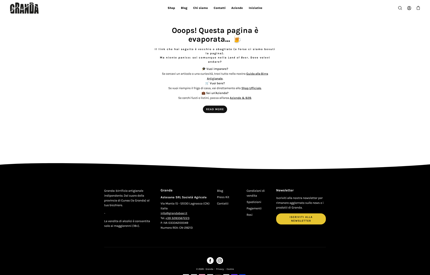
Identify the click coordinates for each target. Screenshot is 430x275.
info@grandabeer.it (174, 213)
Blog (220, 191)
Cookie (230, 269)
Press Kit (223, 197)
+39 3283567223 (177, 218)
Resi (249, 215)
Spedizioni (254, 202)
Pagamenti (254, 208)
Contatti (222, 203)
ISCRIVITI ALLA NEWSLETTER (301, 218)
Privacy (220, 269)
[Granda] (24, 8)
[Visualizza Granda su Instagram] (219, 260)
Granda (209, 269)
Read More (215, 109)
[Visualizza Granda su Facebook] (210, 260)
